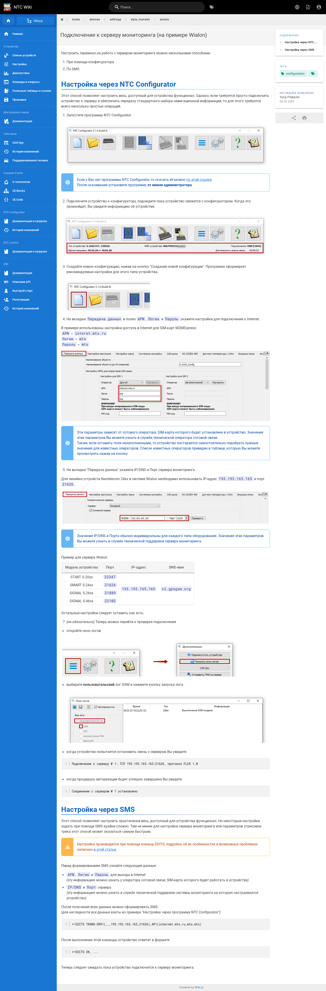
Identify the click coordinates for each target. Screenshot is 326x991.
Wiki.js (199, 987)
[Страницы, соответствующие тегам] (313, 73)
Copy (264, 761)
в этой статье (105, 849)
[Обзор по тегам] (211, 7)
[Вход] (319, 7)
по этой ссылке (199, 180)
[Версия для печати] (304, 118)
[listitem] (299, 42)
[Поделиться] (294, 118)
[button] (297, 7)
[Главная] (8, 21)
